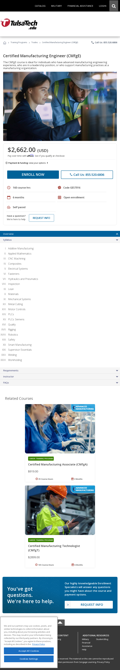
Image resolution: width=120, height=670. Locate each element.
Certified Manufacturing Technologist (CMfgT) (54, 548)
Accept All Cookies (29, 650)
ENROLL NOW (33, 174)
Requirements (10, 370)
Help (84, 649)
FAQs (6, 382)
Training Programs (19, 42)
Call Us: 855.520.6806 (104, 42)
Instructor (8, 376)
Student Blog (102, 639)
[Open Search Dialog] (113, 5)
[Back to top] (60, 634)
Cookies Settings (29, 658)
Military (85, 639)
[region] (29, 642)
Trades (34, 42)
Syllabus (7, 239)
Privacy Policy (103, 662)
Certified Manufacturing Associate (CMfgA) (58, 464)
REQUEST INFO (41, 218)
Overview (8, 233)
